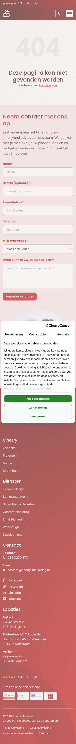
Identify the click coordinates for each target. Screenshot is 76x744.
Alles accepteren (38, 399)
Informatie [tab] (62, 334)
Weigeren (38, 416)
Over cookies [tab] (38, 334)
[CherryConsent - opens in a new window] (59, 325)
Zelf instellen (38, 407)
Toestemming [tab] (14, 334)
